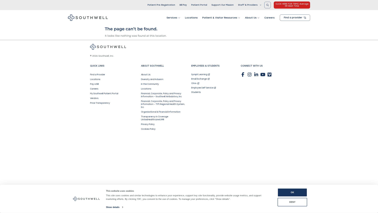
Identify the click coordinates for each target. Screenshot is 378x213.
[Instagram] (249, 74)
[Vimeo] (269, 74)
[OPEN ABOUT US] (258, 18)
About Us (145, 74)
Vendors (94, 98)
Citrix (194, 83)
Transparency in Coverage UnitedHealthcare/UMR (154, 118)
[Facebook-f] (243, 74)
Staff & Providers (248, 5)
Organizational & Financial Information (160, 112)
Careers (94, 89)
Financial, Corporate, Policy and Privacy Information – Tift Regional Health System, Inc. (163, 104)
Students (196, 92)
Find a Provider (97, 74)
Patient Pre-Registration (161, 5)
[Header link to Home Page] (88, 17)
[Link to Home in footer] (108, 47)
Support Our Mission (222, 5)
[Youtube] (263, 74)
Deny (292, 202)
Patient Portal (199, 5)
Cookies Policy (148, 129)
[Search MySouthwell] (267, 5)
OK (292, 192)
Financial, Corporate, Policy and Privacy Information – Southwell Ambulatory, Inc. (161, 95)
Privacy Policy (148, 124)
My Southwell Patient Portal (104, 93)
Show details (112, 207)
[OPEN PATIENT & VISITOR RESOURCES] (239, 18)
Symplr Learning (199, 74)
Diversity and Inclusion (152, 79)
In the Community (150, 84)
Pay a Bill (94, 84)
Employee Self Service (202, 88)
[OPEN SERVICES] (179, 18)
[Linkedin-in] (256, 74)
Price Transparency (100, 103)
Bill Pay (183, 5)
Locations (95, 79)
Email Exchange (199, 79)
